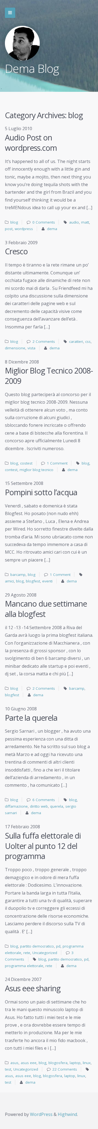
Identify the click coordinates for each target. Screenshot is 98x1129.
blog (14, 222)
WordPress (41, 1114)
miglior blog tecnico (36, 469)
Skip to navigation (10, 13)
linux (87, 1062)
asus (14, 1062)
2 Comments (43, 341)
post (9, 228)
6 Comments (43, 799)
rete (26, 952)
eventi (47, 581)
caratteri (76, 341)
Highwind (67, 1114)
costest (26, 463)
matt (85, 222)
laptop (75, 1062)
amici (9, 581)
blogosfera (58, 1062)
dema (52, 228)
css (88, 341)
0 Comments (43, 222)
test (8, 1069)
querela (56, 806)
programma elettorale (24, 965)
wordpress (24, 228)
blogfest (33, 581)
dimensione (15, 348)
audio (74, 222)
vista (31, 348)
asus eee (28, 1062)
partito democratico (37, 946)
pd (58, 946)
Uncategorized (44, 952)
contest (11, 469)
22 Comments (64, 1069)
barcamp (18, 574)
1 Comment (57, 463)
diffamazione (16, 806)
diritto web (39, 806)
